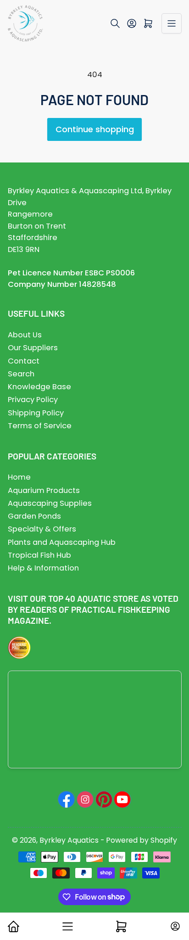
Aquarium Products (44, 490)
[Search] (115, 23)
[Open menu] (171, 23)
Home (19, 477)
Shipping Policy (36, 413)
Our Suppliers (33, 347)
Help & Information (43, 568)
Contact (23, 361)
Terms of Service (40, 425)
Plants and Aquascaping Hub (62, 542)
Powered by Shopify (141, 840)
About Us (25, 335)
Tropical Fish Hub (39, 555)
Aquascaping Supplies (50, 503)
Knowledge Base (39, 386)
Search (21, 374)
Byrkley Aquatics (69, 840)
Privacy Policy (33, 399)
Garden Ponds (34, 516)
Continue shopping (95, 129)
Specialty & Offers (42, 529)
